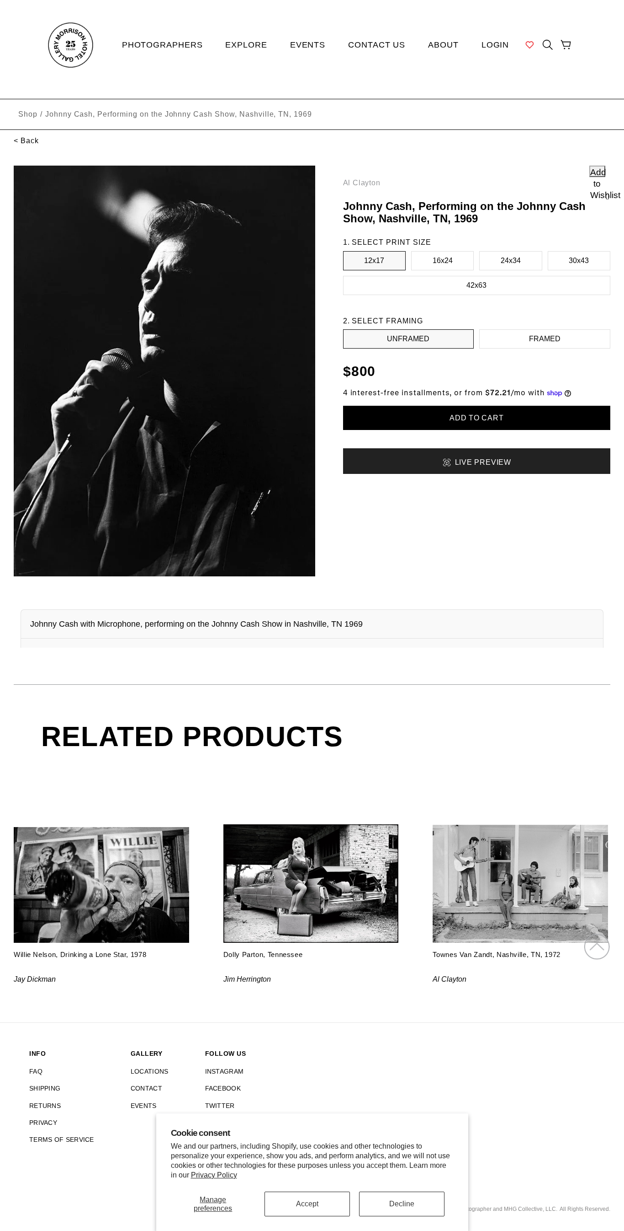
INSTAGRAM (224, 1071)
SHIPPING (44, 1088)
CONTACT (146, 1088)
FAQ (35, 1071)
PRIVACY (43, 1122)
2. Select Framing (383, 321)
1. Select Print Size (387, 242)
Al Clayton (362, 183)
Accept (307, 1204)
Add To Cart (476, 418)
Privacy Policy (214, 1175)
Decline (401, 1204)
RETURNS (45, 1105)
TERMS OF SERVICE (61, 1139)
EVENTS (144, 1105)
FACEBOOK (223, 1088)
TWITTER (220, 1105)
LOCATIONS (150, 1071)
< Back (26, 141)
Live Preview (483, 462)
